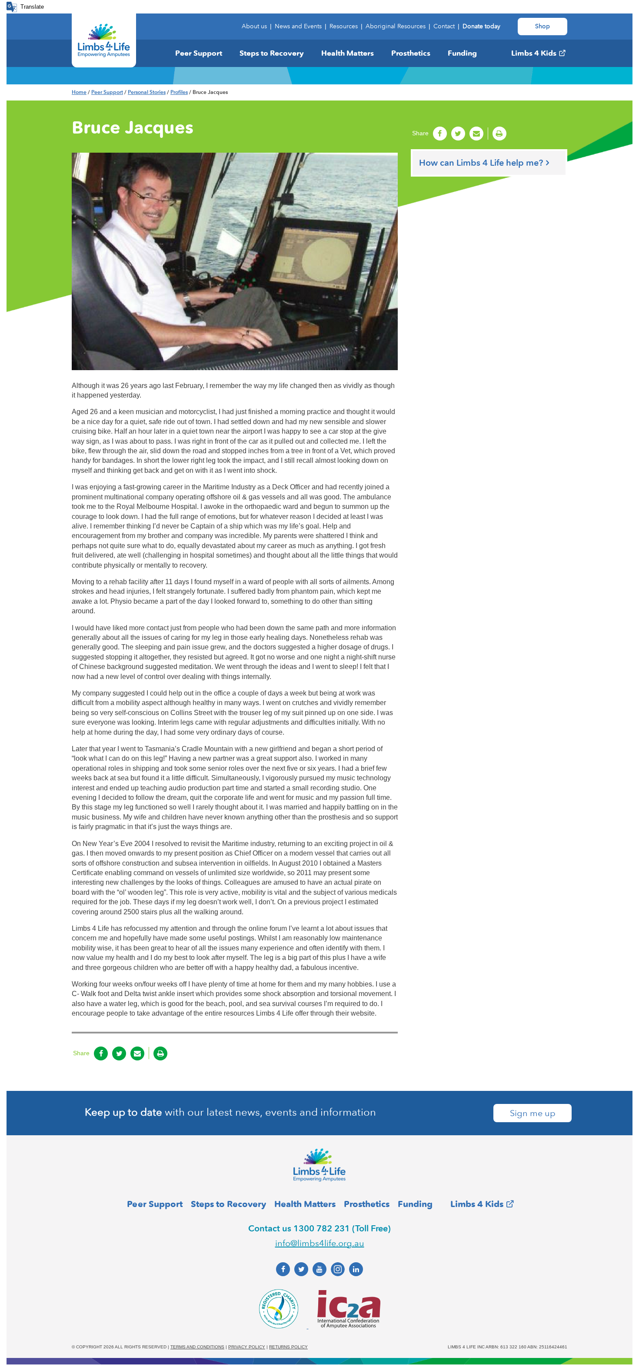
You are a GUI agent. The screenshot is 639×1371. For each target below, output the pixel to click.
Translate (32, 6)
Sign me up (533, 1113)
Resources (343, 26)
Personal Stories (147, 92)
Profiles (179, 92)
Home (79, 92)
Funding (462, 53)
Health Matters (347, 53)
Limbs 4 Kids (533, 53)
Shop (542, 26)
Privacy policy (246, 1346)
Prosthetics (410, 53)
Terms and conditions (197, 1346)
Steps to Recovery (272, 53)
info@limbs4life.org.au (319, 1243)
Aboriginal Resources (396, 26)
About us (254, 26)
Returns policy (288, 1346)
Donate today (481, 26)
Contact (444, 26)
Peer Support (198, 53)
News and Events (298, 26)
